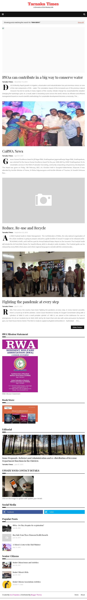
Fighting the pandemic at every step (30, 301)
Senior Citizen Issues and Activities (26, 562)
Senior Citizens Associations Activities (27, 582)
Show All (81, 22)
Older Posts (77, 327)
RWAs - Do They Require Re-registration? (28, 525)
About (83, 595)
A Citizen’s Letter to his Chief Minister (27, 545)
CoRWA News (12, 151)
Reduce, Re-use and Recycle (24, 227)
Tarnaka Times (7, 82)
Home (77, 595)
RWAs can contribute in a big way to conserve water (42, 77)
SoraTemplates (15, 595)
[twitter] (64, 512)
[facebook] (22, 512)
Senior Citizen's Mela (20, 572)
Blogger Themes (36, 595)
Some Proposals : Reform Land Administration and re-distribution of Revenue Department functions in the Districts (39, 459)
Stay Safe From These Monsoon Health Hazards (30, 535)
